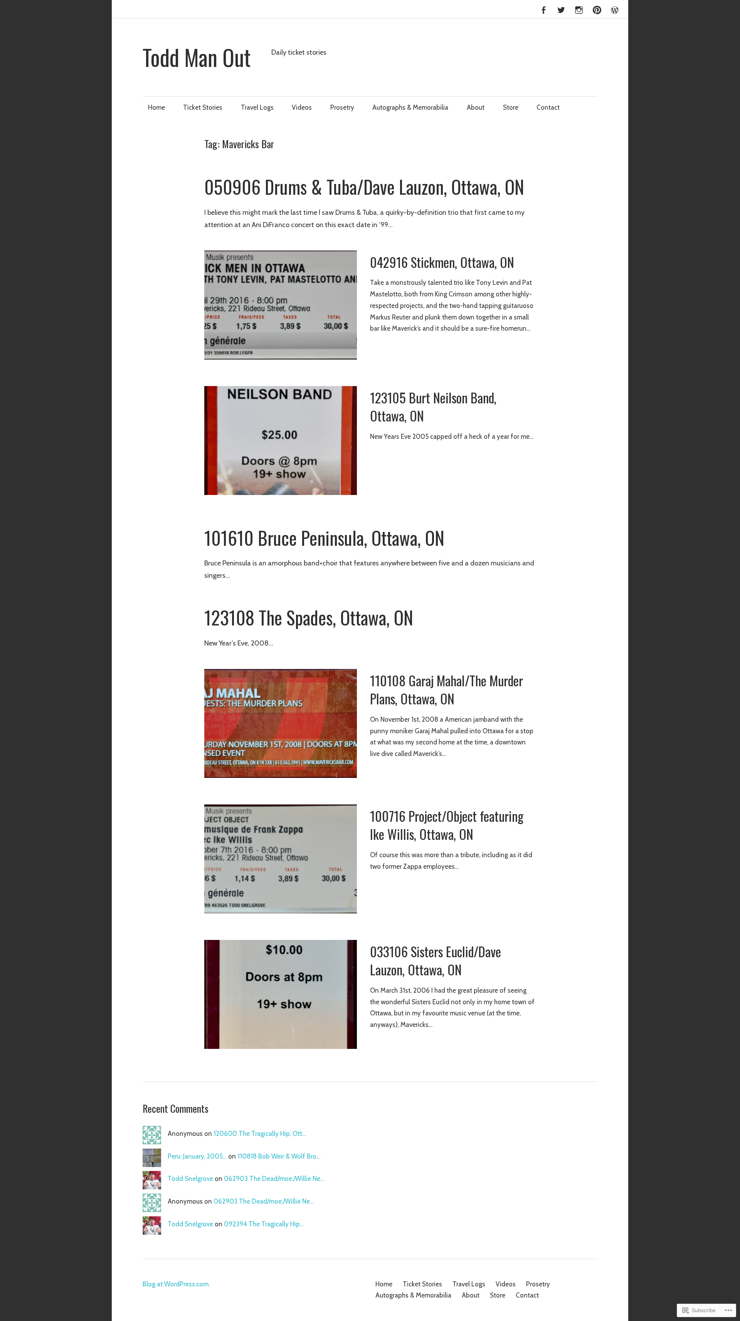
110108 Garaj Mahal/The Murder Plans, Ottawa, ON (446, 689)
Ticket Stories (202, 107)
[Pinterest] (597, 9)
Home (156, 107)
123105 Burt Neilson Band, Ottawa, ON (433, 406)
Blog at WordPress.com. (176, 1284)
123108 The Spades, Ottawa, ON (308, 617)
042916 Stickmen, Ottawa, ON (442, 262)
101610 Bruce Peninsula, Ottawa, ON (324, 537)
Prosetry (342, 107)
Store (510, 107)
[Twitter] (561, 9)
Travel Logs (257, 107)
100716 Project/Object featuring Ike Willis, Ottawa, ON (446, 825)
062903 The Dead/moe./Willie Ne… (274, 1178)
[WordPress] (615, 9)
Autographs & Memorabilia (410, 107)
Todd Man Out (197, 57)
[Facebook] (543, 9)
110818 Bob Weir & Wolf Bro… (278, 1156)
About (475, 107)
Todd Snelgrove (190, 1178)
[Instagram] (579, 9)
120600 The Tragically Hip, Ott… (260, 1133)
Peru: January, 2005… (197, 1156)
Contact (548, 107)
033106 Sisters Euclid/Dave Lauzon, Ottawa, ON (435, 960)
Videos (302, 107)
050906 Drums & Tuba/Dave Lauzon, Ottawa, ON (364, 186)
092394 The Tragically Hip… (264, 1224)
